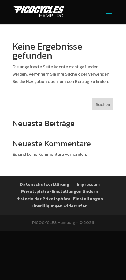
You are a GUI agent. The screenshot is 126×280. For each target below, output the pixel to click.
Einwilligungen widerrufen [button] (59, 206)
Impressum (88, 184)
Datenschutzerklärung (44, 184)
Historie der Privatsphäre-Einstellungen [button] (59, 199)
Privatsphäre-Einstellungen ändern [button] (59, 191)
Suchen (103, 104)
